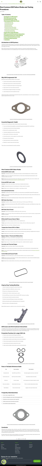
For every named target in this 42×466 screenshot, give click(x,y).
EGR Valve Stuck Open (8, 25)
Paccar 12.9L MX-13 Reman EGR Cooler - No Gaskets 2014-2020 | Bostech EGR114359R (21, 323)
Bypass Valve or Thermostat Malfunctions (11, 29)
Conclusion (7, 39)
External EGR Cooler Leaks (9, 23)
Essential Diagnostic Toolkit (10, 19)
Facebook (30, 444)
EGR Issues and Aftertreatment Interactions (14, 34)
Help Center (17, 444)
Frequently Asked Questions (10, 38)
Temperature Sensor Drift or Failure (10, 28)
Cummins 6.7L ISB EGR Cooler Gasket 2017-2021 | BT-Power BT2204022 (21, 119)
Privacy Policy (17, 452)
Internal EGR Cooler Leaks (9, 22)
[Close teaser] (7, 459)
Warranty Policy (17, 448)
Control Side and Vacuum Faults (10, 31)
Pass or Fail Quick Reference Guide (12, 36)
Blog (2, 446)
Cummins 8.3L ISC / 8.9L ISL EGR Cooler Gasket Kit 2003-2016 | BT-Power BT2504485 (21, 363)
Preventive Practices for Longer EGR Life (13, 35)
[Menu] (1, 1)
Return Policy (17, 451)
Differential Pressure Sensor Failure (10, 27)
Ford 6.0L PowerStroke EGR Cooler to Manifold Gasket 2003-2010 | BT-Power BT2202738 (21, 424)
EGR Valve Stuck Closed (8, 26)
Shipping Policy (17, 447)
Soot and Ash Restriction (9, 24)
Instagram (31, 446)
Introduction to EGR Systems (10, 16)
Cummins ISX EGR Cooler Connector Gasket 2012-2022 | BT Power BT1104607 (21, 282)
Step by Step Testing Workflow (11, 32)
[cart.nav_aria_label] (41, 1)
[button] (4, 462)
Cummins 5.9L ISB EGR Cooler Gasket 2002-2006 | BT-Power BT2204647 (21, 166)
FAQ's (16, 446)
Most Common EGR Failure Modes (11, 21)
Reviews (2, 447)
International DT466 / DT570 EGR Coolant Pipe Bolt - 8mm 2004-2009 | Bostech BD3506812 (21, 74)
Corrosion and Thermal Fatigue (10, 30)
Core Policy (17, 450)
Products (2, 444)
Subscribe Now (37, 461)
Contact (30, 447)
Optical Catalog (3, 448)
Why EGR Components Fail (10, 18)
